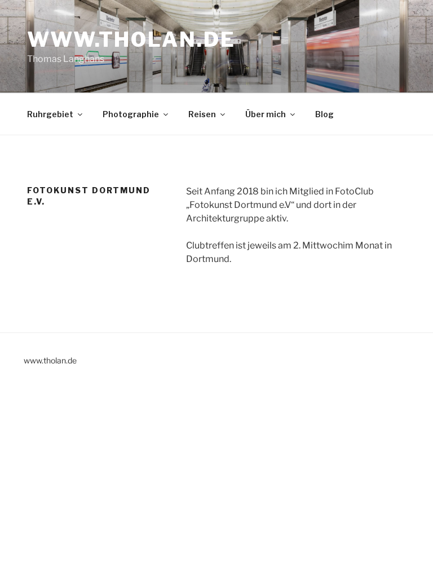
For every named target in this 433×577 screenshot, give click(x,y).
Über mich (265, 114)
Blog (324, 114)
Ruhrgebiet (50, 114)
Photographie (131, 114)
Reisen (202, 114)
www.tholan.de (131, 39)
